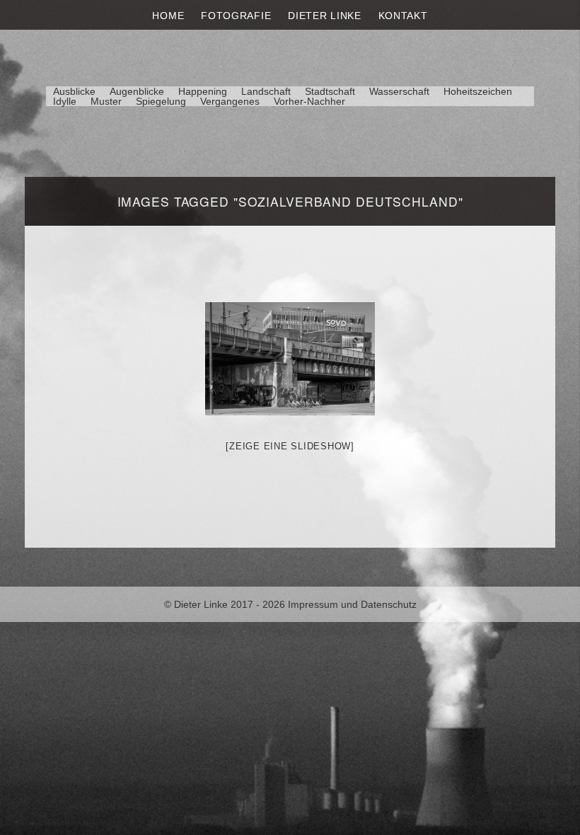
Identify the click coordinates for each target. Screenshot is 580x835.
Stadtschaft (330, 91)
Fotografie (236, 15)
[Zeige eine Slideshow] (290, 446)
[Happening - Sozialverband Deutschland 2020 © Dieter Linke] (290, 358)
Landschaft (266, 91)
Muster (106, 101)
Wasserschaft (399, 91)
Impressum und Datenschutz (352, 604)
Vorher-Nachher (309, 101)
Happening (202, 91)
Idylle (64, 101)
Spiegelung (161, 101)
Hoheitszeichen (477, 91)
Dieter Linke (324, 15)
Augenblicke (137, 91)
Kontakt (403, 15)
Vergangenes (230, 101)
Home (168, 15)
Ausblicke (74, 91)
